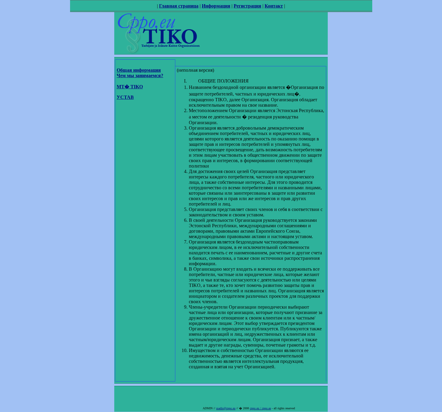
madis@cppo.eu (225, 408)
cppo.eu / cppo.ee (260, 408)
